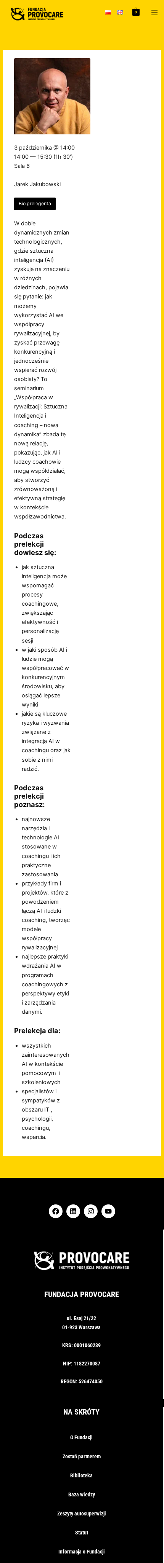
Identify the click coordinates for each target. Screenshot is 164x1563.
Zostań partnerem (82, 1456)
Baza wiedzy (81, 1494)
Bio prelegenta (35, 203)
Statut (81, 1533)
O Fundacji (81, 1437)
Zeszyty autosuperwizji (81, 1513)
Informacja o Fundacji (81, 1552)
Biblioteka (81, 1475)
